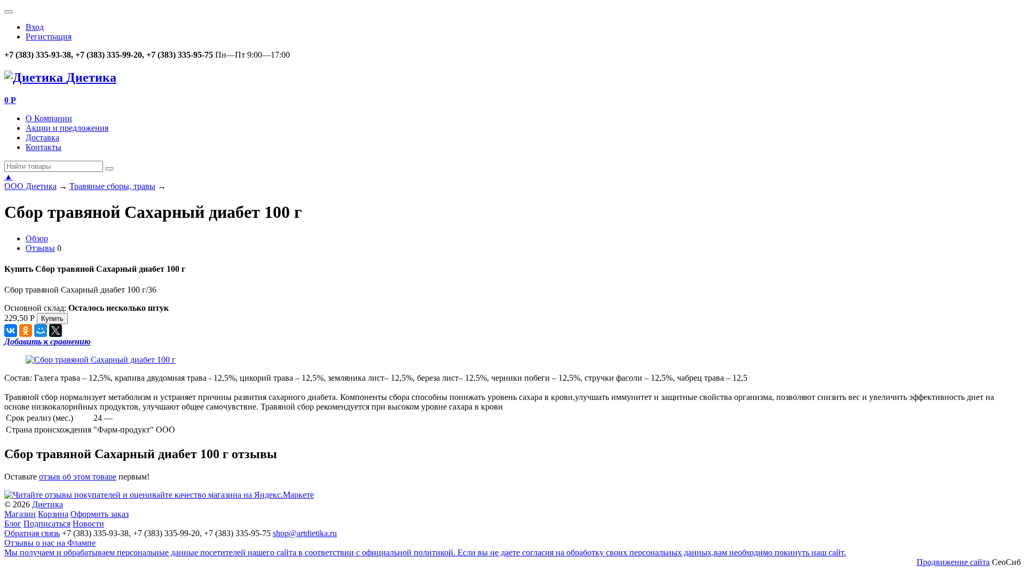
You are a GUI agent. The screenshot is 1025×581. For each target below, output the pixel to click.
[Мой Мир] (40, 330)
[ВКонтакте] (10, 330)
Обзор (37, 238)
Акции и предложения (67, 127)
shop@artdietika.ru (305, 533)
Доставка (42, 137)
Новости (88, 523)
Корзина (53, 514)
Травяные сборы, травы (112, 186)
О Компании (49, 118)
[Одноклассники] (25, 330)
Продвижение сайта (953, 562)
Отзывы (40, 248)
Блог (12, 523)
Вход (35, 27)
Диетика (47, 504)
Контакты (43, 147)
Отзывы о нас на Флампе (50, 542)
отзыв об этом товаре (77, 476)
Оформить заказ (99, 514)
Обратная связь (32, 533)
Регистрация (49, 36)
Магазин (20, 514)
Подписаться (46, 523)
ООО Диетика (30, 186)
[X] (55, 330)
